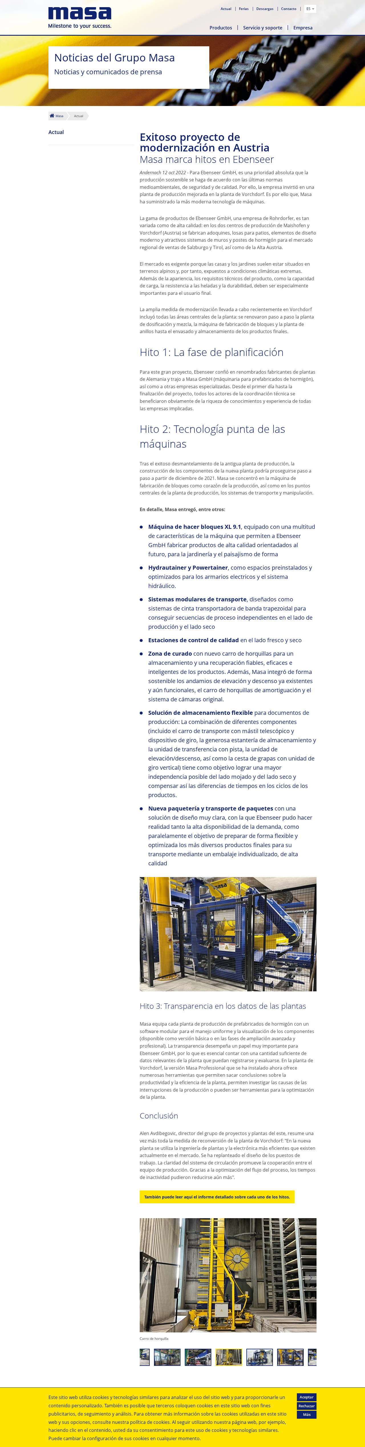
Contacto (289, 8)
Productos (221, 28)
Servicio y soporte (262, 28)
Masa (59, 116)
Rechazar (307, 1405)
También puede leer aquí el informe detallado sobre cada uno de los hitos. (217, 1197)
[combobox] (310, 9)
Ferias (244, 8)
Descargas (265, 8)
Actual (226, 8)
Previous (145, 1277)
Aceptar (307, 1397)
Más (307, 1414)
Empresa (303, 28)
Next (311, 1277)
